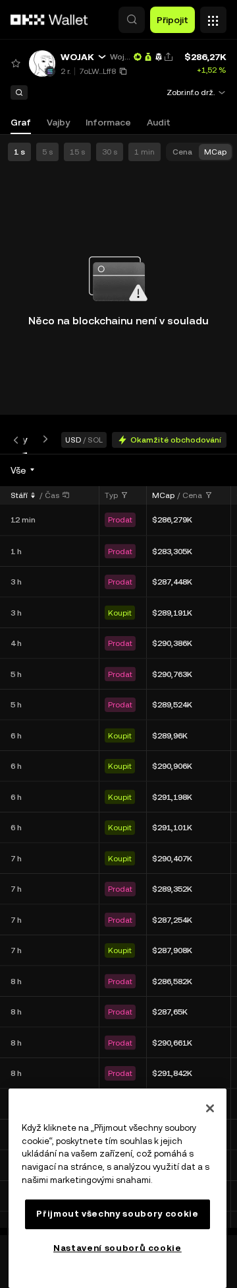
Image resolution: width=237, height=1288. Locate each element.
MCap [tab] (215, 152)
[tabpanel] (118, 844)
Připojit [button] (172, 20)
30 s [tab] (109, 152)
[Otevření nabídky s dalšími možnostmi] (213, 16)
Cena (192, 495)
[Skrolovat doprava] (43, 439)
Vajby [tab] (58, 122)
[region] (117, 1188)
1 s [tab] (19, 152)
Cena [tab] (182, 152)
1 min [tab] (144, 152)
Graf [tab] (21, 122)
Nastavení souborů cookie (117, 1248)
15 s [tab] (77, 152)
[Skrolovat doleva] (18, 439)
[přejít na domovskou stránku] (49, 20)
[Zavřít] (210, 1108)
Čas (52, 495)
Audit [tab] (159, 122)
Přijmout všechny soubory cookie (117, 1214)
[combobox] (23, 470)
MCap (163, 495)
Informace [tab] (108, 122)
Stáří (19, 495)
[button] (131, 19)
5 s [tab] (47, 152)
